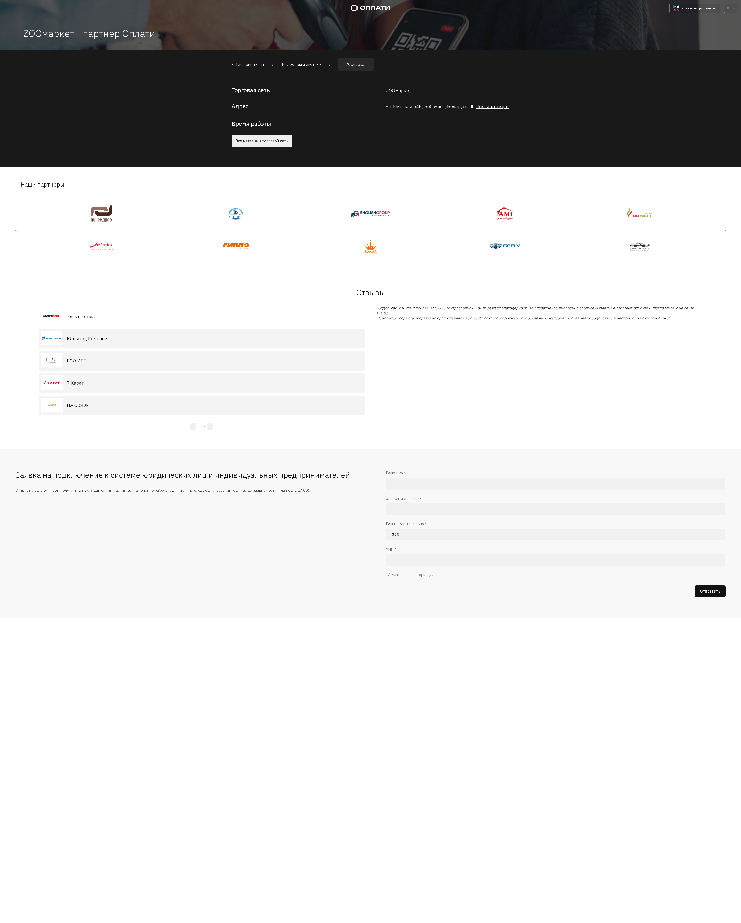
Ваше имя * (396, 472)
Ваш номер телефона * (406, 523)
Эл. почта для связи (404, 498)
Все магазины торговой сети (261, 141)
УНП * (391, 549)
